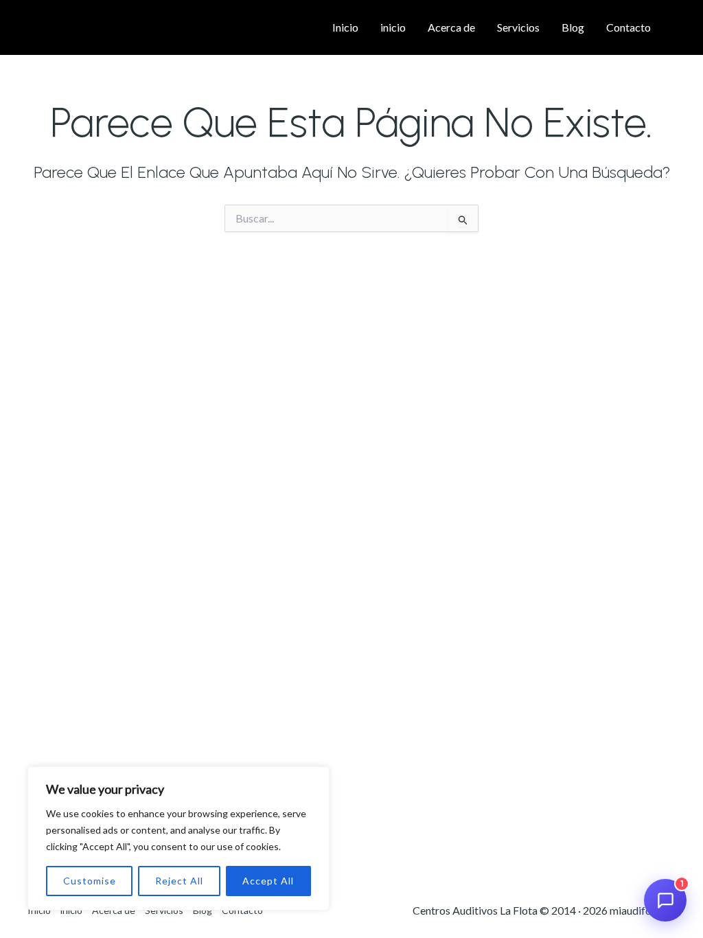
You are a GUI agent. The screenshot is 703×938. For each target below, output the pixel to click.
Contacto (628, 27)
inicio (393, 27)
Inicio (345, 27)
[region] (178, 838)
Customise (89, 880)
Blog (573, 27)
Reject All (179, 880)
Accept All (268, 880)
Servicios (518, 27)
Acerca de (451, 27)
